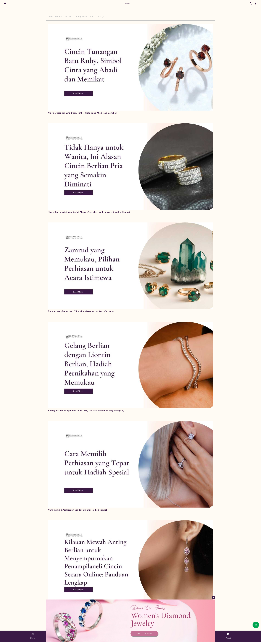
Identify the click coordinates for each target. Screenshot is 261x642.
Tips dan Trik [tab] (85, 16)
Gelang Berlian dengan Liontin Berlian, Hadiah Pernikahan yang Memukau (86, 411)
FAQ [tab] (101, 16)
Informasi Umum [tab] (60, 16)
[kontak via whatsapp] (256, 625)
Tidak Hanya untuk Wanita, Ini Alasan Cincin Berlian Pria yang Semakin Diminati (89, 212)
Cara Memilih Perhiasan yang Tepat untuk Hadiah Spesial (77, 510)
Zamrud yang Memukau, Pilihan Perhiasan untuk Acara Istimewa (81, 311)
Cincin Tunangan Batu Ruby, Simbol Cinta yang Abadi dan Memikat (82, 113)
